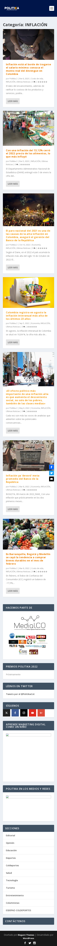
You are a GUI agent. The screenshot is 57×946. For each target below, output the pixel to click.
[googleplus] (41, 713)
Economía (36, 245)
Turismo (10, 887)
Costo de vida (37, 78)
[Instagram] (24, 713)
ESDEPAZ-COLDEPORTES (18, 910)
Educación (11, 850)
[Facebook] (15, 713)
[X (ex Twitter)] (6, 713)
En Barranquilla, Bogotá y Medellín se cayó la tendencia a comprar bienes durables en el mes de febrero (28, 558)
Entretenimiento (15, 895)
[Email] (51, 479)
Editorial (10, 835)
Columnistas (12, 902)
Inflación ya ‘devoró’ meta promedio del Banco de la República (23, 479)
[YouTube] (32, 713)
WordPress (28, 938)
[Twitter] (51, 473)
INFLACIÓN (10, 82)
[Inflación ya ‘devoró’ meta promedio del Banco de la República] (28, 455)
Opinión (10, 842)
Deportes (11, 858)
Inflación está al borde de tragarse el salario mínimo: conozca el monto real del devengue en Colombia (28, 69)
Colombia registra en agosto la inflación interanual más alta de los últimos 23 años (27, 316)
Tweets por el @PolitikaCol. (20, 694)
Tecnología (12, 880)
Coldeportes (12, 865)
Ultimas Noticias (23, 82)
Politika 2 (13, 78)
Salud (9, 872)
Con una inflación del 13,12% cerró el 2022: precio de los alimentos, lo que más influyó (28, 153)
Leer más (13, 101)
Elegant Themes (26, 935)
